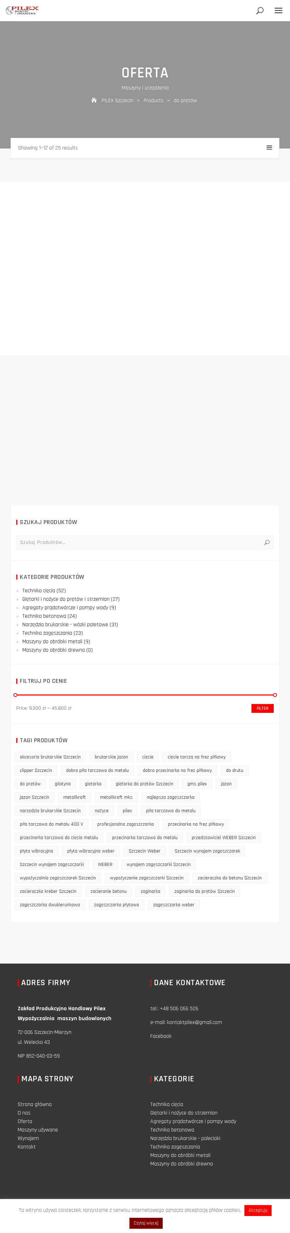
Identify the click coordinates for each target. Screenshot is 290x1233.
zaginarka (150, 891)
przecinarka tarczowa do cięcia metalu (59, 837)
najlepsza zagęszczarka (171, 797)
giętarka (93, 784)
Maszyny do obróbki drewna (53, 650)
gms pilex (197, 784)
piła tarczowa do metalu (171, 811)
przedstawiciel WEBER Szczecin (224, 837)
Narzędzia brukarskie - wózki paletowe (65, 624)
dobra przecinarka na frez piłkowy (177, 770)
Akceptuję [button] (258, 1210)
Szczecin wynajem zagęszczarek (207, 851)
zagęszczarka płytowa (116, 905)
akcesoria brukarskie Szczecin (50, 757)
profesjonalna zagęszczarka (125, 824)
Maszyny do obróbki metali (52, 641)
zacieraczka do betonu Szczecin (230, 878)
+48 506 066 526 (179, 1008)
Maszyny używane (38, 1130)
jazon (226, 784)
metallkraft (74, 797)
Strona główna (35, 1104)
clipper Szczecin (36, 770)
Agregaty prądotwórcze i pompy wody (65, 607)
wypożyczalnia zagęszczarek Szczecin (58, 878)
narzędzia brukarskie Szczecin (50, 811)
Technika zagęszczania (47, 633)
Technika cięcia (38, 590)
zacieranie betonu (109, 891)
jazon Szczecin (34, 797)
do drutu (234, 770)
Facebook (161, 1036)
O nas (24, 1113)
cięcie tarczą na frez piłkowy (197, 757)
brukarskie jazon (111, 757)
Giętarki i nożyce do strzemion (184, 1113)
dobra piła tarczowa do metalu (97, 770)
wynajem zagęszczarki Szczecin (159, 864)
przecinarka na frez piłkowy (196, 824)
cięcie (147, 757)
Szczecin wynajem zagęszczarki (52, 864)
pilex (127, 811)
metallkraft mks (116, 797)
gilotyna (63, 784)
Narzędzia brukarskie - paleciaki (185, 1138)
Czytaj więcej (146, 1223)
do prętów (30, 784)
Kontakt (27, 1147)
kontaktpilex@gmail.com (194, 1022)
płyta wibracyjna (36, 851)
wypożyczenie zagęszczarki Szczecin (147, 878)
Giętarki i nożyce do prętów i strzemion (66, 599)
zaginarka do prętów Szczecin (204, 891)
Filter (262, 708)
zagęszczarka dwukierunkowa (50, 905)
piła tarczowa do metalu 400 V (51, 824)
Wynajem (28, 1138)
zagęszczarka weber (174, 905)
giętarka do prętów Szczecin (144, 784)
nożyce (102, 811)
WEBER (105, 864)
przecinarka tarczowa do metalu (145, 837)
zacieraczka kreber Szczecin (48, 891)
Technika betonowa (44, 616)
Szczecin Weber (145, 851)
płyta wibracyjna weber (91, 851)
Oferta (25, 1121)
